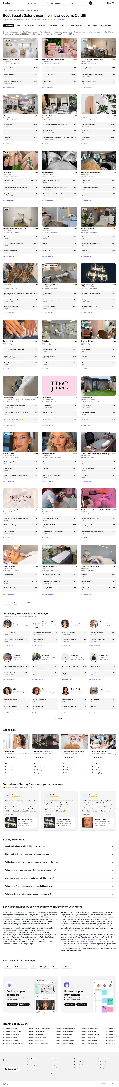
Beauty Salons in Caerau (88, 1037)
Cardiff (28, 10)
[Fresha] (6, 3)
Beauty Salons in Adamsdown (89, 1028)
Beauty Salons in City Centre (37, 1037)
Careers (29, 1062)
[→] (115, 754)
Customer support (32, 1065)
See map (62, 19)
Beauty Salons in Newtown (64, 1034)
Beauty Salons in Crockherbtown (38, 1043)
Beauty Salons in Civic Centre (64, 1031)
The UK (21, 10)
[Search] (91, 3)
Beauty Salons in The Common (90, 1034)
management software (94, 939)
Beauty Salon (13, 10)
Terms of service (79, 1065)
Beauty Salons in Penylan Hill (89, 1040)
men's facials (45, 930)
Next (15, 603)
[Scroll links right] (116, 1036)
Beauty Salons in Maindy (36, 1034)
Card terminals (55, 1068)
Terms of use (78, 1068)
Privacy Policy (78, 1062)
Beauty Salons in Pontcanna (11, 1034)
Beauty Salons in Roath (63, 1037)
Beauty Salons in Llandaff (88, 1031)
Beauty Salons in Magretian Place (65, 1028)
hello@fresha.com (82, 944)
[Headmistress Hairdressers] (45, 754)
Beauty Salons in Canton (10, 1037)
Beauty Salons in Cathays (36, 1031)
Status (52, 1074)
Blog (28, 1068)
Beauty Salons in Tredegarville (65, 1040)
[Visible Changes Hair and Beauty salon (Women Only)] (74, 754)
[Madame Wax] (16, 754)
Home (5, 10)
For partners (54, 1062)
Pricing (53, 1065)
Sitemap (29, 1071)
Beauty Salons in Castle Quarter (12, 1031)
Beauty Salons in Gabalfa (36, 1040)
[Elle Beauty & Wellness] (103, 754)
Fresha (25, 912)
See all (59, 718)
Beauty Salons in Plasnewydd (64, 1043)
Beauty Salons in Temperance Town (13, 1043)
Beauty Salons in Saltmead (10, 1040)
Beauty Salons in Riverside (10, 1028)
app (45, 915)
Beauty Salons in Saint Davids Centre (39, 1028)
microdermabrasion (10, 932)
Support (53, 1071)
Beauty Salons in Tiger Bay (89, 1043)
